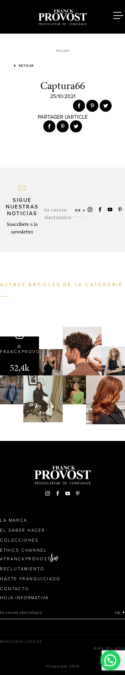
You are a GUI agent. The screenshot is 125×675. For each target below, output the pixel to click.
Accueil (62, 50)
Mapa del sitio (109, 648)
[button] (110, 660)
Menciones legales (21, 642)
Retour (25, 66)
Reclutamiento (22, 569)
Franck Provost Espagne (62, 16)
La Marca (13, 520)
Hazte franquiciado (30, 579)
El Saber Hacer (22, 530)
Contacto (14, 589)
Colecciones (19, 540)
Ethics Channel (23, 550)
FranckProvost (27, 559)
